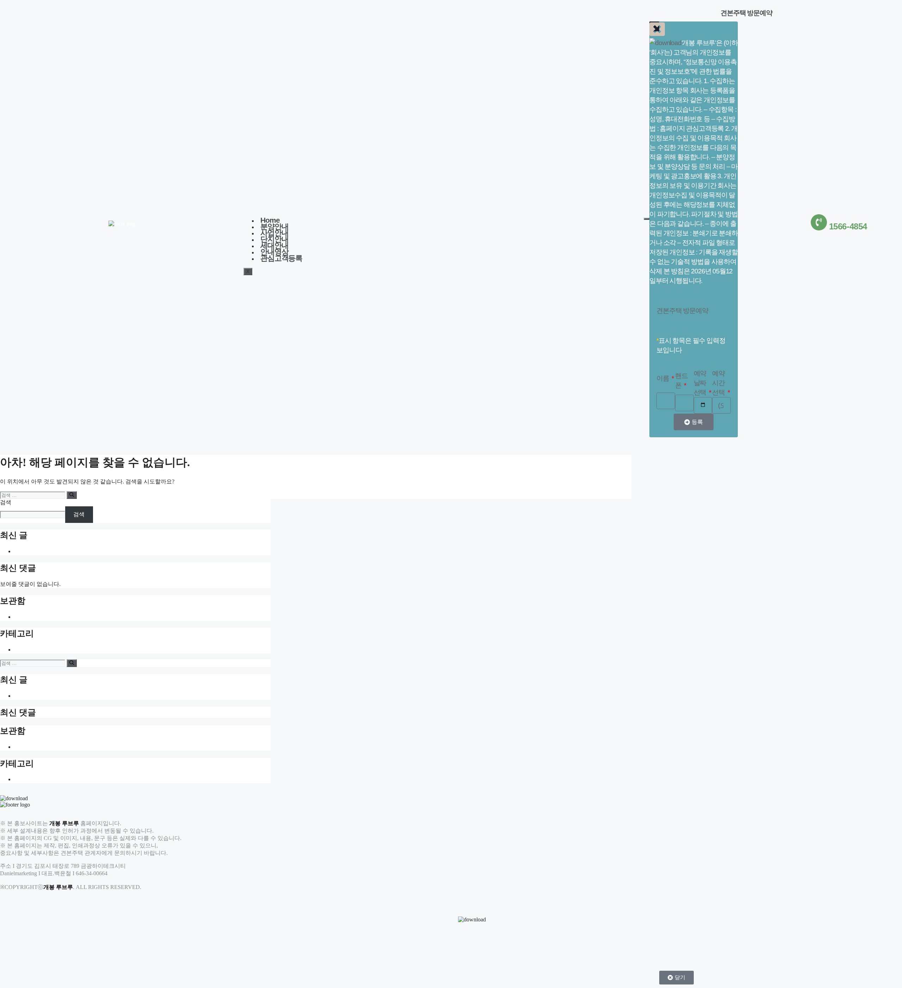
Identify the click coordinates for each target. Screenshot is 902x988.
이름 (663, 378)
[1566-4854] (819, 222)
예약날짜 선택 (701, 383)
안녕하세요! (29, 551)
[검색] (72, 495)
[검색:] (33, 495)
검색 (5, 502)
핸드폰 (681, 380)
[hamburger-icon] (646, 219)
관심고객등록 (281, 258)
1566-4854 (848, 226)
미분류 (22, 650)
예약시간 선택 (719, 383)
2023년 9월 (27, 617)
